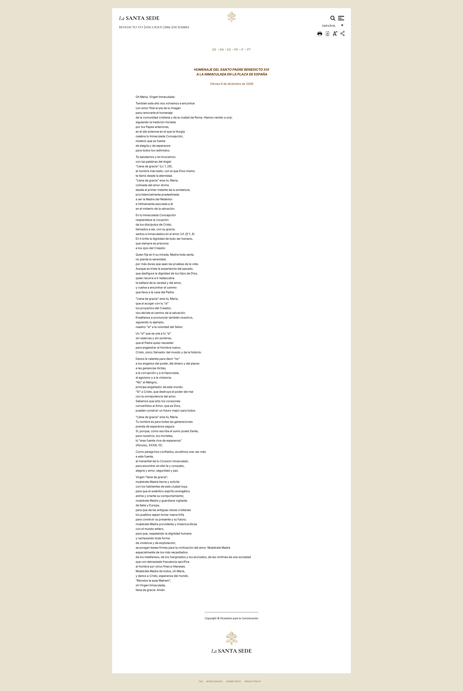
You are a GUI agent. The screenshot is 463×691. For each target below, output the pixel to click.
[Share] (342, 34)
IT (242, 49)
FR (236, 49)
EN (222, 49)
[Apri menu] (340, 18)
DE (214, 49)
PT (249, 49)
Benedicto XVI (131, 27)
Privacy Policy (253, 681)
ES (229, 49)
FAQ (201, 681)
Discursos (154, 27)
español (330, 26)
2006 (167, 27)
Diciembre (180, 27)
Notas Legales (214, 681)
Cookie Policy (233, 681)
